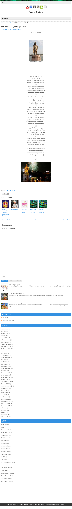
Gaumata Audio (5, 443)
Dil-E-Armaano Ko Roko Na (43, 211)
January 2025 (5, 342)
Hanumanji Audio (6, 454)
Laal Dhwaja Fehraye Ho (16, 293)
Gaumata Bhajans (6, 446)
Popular (4, 280)
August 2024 (4, 351)
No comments (17, 29)
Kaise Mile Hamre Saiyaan (33, 211)
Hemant (48, 504)
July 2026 (4, 331)
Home (3, 23)
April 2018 (4, 397)
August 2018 (4, 388)
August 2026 (5, 329)
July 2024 (4, 353)
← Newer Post (5, 220)
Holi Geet (4, 459)
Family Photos (5, 440)
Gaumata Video (5, 448)
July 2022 (4, 370)
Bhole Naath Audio (6, 432)
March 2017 (4, 414)
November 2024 (6, 346)
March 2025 (4, 338)
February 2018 (5, 401)
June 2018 (4, 392)
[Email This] (3, 194)
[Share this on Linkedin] (14, 190)
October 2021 (5, 375)
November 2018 (6, 381)
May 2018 (4, 395)
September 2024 (6, 349)
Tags (11, 280)
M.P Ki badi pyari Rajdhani (13, 27)
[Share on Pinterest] (12, 190)
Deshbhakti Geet (6, 435)
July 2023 (4, 359)
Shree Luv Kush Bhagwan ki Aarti (19, 303)
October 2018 (5, 384)
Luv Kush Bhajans (6, 465)
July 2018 (4, 390)
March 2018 (4, 399)
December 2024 (6, 344)
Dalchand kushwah (8, 320)
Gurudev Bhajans (6, 451)
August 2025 (5, 333)
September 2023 (6, 357)
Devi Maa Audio (5, 438)
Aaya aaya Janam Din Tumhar (24, 211)
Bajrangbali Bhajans (7, 430)
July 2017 (4, 408)
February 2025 (5, 340)
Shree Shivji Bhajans (7, 481)
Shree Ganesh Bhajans (7, 473)
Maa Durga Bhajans (6, 467)
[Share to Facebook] (8, 194)
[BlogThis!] (4, 194)
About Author (5, 424)
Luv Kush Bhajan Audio (8, 462)
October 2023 (5, 355)
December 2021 (5, 373)
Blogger (62, 504)
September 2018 (6, 386)
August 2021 (4, 379)
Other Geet (9, 23)
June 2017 (4, 410)
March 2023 (4, 364)
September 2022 (6, 368)
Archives (18, 280)
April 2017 (4, 412)
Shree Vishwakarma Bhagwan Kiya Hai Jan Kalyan (5, 212)
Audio (2, 427)
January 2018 (5, 403)
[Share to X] (6, 194)
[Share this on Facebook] (6, 190)
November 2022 (6, 366)
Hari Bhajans (5, 457)
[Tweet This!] (8, 190)
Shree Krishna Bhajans (8, 476)
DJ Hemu (5, 317)
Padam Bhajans (36, 12)
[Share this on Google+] (10, 190)
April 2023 (4, 362)
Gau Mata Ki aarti (14, 284)
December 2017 (5, 406)
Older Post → (67, 220)
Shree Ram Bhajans (6, 478)
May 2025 (4, 335)
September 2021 (6, 377)
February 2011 (5, 416)
